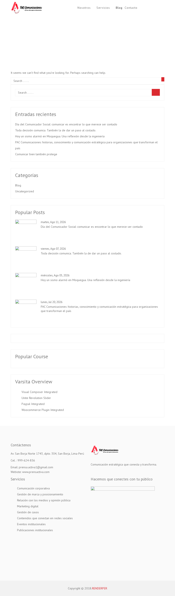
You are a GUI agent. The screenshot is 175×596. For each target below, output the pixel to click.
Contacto (131, 8)
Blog (119, 8)
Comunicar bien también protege (36, 154)
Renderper (99, 588)
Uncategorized (24, 191)
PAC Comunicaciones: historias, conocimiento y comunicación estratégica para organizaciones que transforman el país (86, 145)
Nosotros (84, 8)
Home (69, 40)
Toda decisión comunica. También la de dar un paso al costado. (55, 130)
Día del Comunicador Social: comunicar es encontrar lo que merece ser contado (66, 124)
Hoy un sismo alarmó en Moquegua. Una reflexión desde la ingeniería (60, 136)
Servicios (103, 8)
